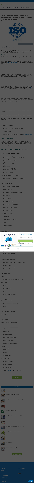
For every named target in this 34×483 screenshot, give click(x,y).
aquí (20, 245)
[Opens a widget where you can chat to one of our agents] (30, 481)
